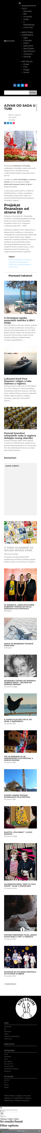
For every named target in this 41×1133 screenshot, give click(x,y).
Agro (25, 38)
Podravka (13, 264)
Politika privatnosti (21, 1100)
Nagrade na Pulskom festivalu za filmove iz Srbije (20, 973)
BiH (25, 14)
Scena (26, 72)
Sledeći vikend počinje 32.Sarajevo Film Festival (17, 796)
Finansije (27, 40)
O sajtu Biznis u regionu (22, 1098)
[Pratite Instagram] (26, 85)
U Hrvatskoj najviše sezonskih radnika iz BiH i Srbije (19, 320)
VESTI (24, 8)
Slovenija (27, 11)
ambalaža (19, 260)
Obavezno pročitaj (11, 554)
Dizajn (26, 64)
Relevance (4, 1119)
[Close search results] (2, 1113)
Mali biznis (28, 46)
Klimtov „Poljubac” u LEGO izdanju (18, 833)
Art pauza (8, 686)
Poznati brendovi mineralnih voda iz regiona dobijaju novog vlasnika (20, 435)
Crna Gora (28, 27)
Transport (27, 54)
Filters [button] (5, 1116)
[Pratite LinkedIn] (18, 85)
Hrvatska (27, 16)
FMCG (26, 43)
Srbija (26, 19)
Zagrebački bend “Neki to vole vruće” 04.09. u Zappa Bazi (20, 885)
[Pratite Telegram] (22, 85)
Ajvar (11, 260)
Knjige (26, 69)
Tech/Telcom (29, 51)
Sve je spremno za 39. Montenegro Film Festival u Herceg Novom (18, 758)
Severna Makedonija (12, 1036)
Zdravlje (27, 56)
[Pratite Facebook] (14, 85)
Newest (11, 1119)
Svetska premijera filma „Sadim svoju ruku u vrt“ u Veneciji (20, 936)
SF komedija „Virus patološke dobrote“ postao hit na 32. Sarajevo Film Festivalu (19, 607)
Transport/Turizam (11, 1069)
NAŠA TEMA (27, 32)
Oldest (16, 1119)
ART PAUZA (27, 61)
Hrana (27, 260)
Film (25, 67)
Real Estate (28, 48)
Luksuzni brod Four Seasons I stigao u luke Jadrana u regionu (17, 381)
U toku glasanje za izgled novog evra (18, 549)
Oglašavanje (8, 1100)
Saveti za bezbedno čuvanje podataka (18, 645)
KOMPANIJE (27, 35)
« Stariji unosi (9, 984)
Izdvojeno (8, 611)
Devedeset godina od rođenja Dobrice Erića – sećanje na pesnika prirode (20, 682)
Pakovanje (22, 262)
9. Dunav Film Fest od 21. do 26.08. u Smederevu (18, 720)
